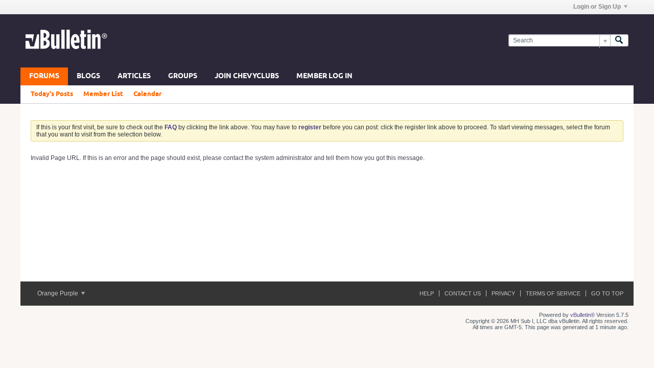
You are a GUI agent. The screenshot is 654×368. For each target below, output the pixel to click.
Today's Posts (52, 94)
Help (426, 293)
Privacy (503, 293)
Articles (134, 76)
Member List (103, 94)
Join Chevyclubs (247, 76)
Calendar (147, 94)
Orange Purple (58, 293)
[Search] (619, 40)
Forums (44, 76)
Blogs (88, 76)
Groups (182, 76)
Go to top (607, 293)
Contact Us (463, 293)
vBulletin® (582, 315)
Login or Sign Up (597, 6)
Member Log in (324, 76)
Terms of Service (553, 293)
